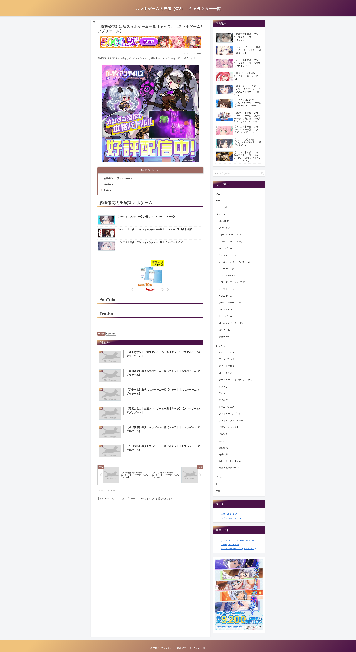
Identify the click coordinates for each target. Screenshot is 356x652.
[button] (262, 173)
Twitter (108, 190)
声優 (102, 334)
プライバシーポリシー (232, 518)
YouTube (108, 184)
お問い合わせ (227, 514)
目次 (147, 169)
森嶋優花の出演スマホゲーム (118, 178)
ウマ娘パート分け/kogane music (237, 548)
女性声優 (111, 334)
